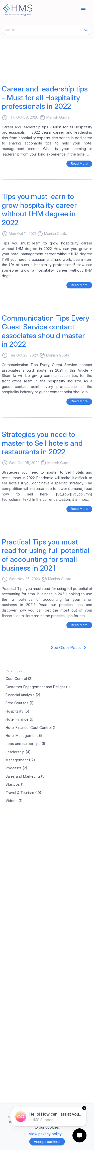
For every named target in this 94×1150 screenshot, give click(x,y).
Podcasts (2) (16, 768)
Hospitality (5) (17, 711)
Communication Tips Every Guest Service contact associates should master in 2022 (45, 331)
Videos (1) (14, 800)
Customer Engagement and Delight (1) (38, 686)
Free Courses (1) (20, 703)
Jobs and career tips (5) (26, 743)
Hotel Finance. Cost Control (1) (31, 727)
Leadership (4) (18, 751)
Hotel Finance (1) (20, 719)
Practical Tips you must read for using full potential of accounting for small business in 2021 (45, 554)
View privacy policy (45, 1134)
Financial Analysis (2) (23, 695)
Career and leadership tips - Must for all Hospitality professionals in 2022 (45, 97)
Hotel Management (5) (25, 735)
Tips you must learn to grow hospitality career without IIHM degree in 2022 (39, 209)
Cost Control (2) (19, 678)
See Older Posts (69, 647)
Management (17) (20, 760)
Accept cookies (47, 1141)
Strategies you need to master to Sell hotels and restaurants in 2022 (42, 443)
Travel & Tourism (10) (23, 792)
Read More (79, 163)
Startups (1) (15, 784)
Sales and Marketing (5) (26, 776)
